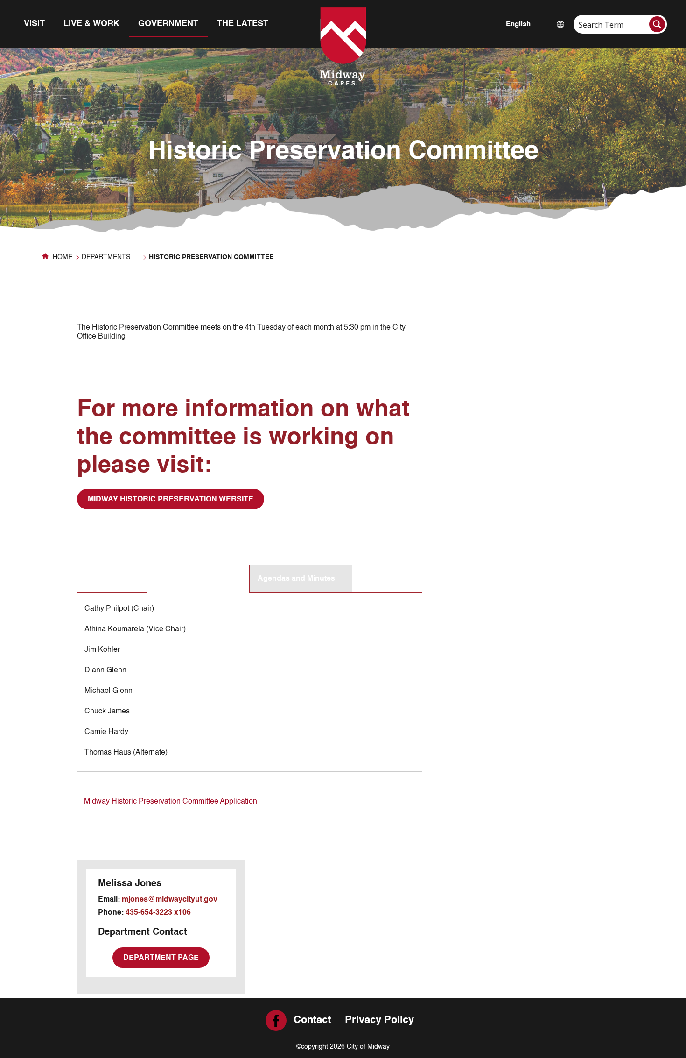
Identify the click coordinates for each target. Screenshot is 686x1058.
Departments (106, 257)
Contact (312, 1020)
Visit (34, 24)
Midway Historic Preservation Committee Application (170, 801)
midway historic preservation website (170, 499)
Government (168, 24)
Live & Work (91, 24)
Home (61, 257)
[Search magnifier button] (657, 24)
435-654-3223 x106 (158, 913)
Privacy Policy (379, 1020)
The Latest (242, 24)
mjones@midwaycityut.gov (169, 899)
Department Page (161, 958)
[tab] (198, 579)
